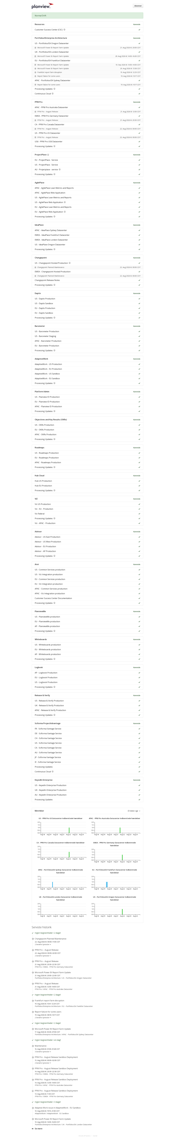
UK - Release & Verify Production (49, 705)
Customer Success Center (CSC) (49, 29)
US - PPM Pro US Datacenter (47, 133)
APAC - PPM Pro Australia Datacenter (51, 107)
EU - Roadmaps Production (47, 457)
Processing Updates (44, 89)
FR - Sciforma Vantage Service (48, 728)
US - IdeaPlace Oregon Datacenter (50, 244)
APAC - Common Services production (51, 588)
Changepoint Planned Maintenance (50, 267)
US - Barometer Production (47, 331)
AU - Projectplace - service (46, 169)
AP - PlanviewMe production (47, 626)
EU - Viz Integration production (49, 584)
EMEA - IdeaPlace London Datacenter (51, 239)
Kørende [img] (136, 24)
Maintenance (40, 1046)
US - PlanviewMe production (47, 616)
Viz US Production (43, 504)
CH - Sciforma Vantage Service (48, 738)
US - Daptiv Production (45, 298)
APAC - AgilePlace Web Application (50, 192)
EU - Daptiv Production (45, 308)
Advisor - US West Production (48, 541)
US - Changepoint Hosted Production (51, 263)
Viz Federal (39, 513)
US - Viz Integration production (49, 574)
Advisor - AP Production (45, 551)
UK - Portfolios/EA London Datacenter (52, 52)
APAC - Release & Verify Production (50, 710)
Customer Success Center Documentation (53, 598)
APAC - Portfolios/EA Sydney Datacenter (52, 80)
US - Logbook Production (46, 682)
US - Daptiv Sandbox (44, 303)
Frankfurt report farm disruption (49, 72)
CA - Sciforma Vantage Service (48, 747)
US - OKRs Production (44, 425)
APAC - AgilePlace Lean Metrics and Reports (54, 188)
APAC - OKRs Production (45, 434)
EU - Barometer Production (47, 345)
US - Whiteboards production (48, 644)
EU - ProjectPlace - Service (46, 160)
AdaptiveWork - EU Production (48, 369)
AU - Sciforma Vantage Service (48, 752)
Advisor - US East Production (47, 537)
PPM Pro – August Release (47, 111)
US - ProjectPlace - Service (46, 164)
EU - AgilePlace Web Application (49, 211)
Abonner (138, 6)
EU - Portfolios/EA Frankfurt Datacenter (52, 60)
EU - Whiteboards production (48, 649)
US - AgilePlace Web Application (49, 202)
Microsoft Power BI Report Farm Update (53, 47)
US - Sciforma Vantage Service (48, 743)
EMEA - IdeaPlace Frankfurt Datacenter (52, 235)
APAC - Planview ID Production (48, 406)
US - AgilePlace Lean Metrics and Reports (53, 197)
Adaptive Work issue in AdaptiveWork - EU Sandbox (58, 1107)
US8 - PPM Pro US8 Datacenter (48, 141)
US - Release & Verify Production (49, 700)
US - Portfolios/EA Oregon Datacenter (52, 43)
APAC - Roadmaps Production (48, 462)
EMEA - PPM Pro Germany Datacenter (51, 116)
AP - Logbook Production (46, 672)
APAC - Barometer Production (48, 341)
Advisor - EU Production (45, 546)
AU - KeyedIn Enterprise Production (50, 795)
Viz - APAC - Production (45, 523)
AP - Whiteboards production (48, 654)
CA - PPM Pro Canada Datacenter (49, 124)
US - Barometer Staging (45, 336)
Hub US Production (43, 481)
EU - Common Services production (50, 579)
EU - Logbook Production (46, 677)
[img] (138, 29)
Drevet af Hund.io (85, 1136)
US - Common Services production (50, 569)
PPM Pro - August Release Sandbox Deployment (56, 1057)
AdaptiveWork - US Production (48, 364)
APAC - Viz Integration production (50, 593)
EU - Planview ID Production (47, 401)
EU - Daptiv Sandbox (44, 313)
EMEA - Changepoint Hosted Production (52, 271)
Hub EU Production (43, 485)
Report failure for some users (48, 76)
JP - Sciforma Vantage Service (48, 757)
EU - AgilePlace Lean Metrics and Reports (53, 207)
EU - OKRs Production (44, 429)
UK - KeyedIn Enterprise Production (50, 790)
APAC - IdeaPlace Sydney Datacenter (51, 230)
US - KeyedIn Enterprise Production (50, 785)
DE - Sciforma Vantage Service (48, 733)
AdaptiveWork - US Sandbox (47, 373)
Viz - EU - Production (44, 509)
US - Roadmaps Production (47, 453)
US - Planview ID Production (47, 397)
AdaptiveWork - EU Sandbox (47, 378)
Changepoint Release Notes (47, 280)
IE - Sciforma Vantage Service (48, 762)
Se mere (38, 1128)
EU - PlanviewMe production (47, 621)
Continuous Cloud (43, 93)
